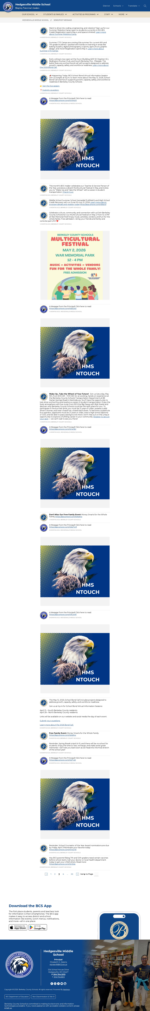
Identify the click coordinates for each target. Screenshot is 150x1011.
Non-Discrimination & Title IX (43, 997)
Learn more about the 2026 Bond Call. (57, 725)
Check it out (68, 192)
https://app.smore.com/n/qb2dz (62, 308)
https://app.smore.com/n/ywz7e (62, 850)
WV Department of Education (17, 997)
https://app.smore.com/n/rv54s (62, 864)
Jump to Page (86, 874)
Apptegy (66, 990)
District (106, 6)
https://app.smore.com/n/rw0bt (62, 429)
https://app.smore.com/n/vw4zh (63, 100)
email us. (8, 1008)
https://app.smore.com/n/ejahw (68, 517)
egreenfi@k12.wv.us (58, 964)
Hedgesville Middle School (35, 20)
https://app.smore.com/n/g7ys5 (62, 760)
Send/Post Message (63, 20)
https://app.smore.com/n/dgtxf (93, 204)
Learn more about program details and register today (78, 203)
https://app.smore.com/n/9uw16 (62, 615)
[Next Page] (77, 874)
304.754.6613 (59, 977)
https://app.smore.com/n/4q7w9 (63, 527)
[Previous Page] (46, 874)
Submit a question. (50, 90)
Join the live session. (51, 86)
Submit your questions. (50, 721)
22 (72, 874)
